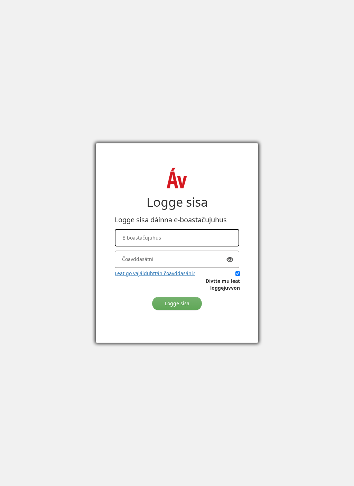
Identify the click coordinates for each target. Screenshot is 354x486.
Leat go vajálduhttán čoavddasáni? (155, 273)
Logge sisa (177, 303)
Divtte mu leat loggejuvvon (223, 284)
